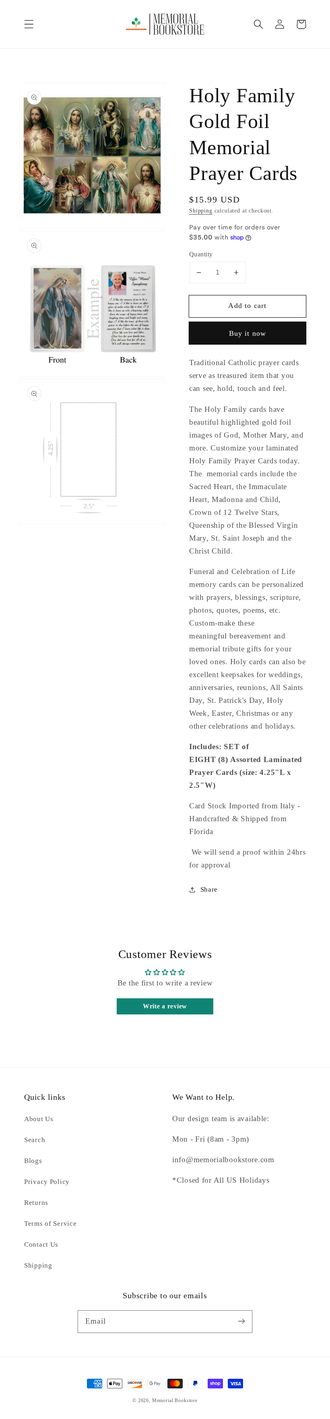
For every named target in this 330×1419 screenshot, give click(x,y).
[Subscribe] (241, 1321)
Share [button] (209, 889)
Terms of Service (50, 1223)
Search (34, 1140)
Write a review (165, 1006)
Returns (36, 1202)
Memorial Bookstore (175, 1400)
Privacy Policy (47, 1182)
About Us (39, 1119)
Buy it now (247, 333)
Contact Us (41, 1244)
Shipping (200, 210)
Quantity (201, 254)
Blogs (33, 1161)
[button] (29, 24)
